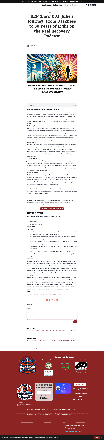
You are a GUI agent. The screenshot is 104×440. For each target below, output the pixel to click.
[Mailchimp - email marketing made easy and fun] (44, 399)
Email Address (44, 390)
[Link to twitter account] (88, 5)
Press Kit (18, 405)
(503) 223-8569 (54, 1)
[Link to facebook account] (86, 5)
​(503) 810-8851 (20, 402)
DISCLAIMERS (47, 422)
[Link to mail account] (81, 400)
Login (68, 5)
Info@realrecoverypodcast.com (24, 404)
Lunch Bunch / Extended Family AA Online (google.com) (45, 294)
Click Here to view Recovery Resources (72, 1)
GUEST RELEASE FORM (27, 422)
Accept (97, 437)
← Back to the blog (32, 348)
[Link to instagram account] (90, 5)
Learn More (56, 437)
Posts (31, 47)
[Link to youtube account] (95, 5)
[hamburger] (9, 5)
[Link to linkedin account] (93, 5)
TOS (64, 422)
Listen (80, 8)
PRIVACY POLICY (80, 422)
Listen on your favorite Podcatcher (52, 208)
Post (75, 321)
